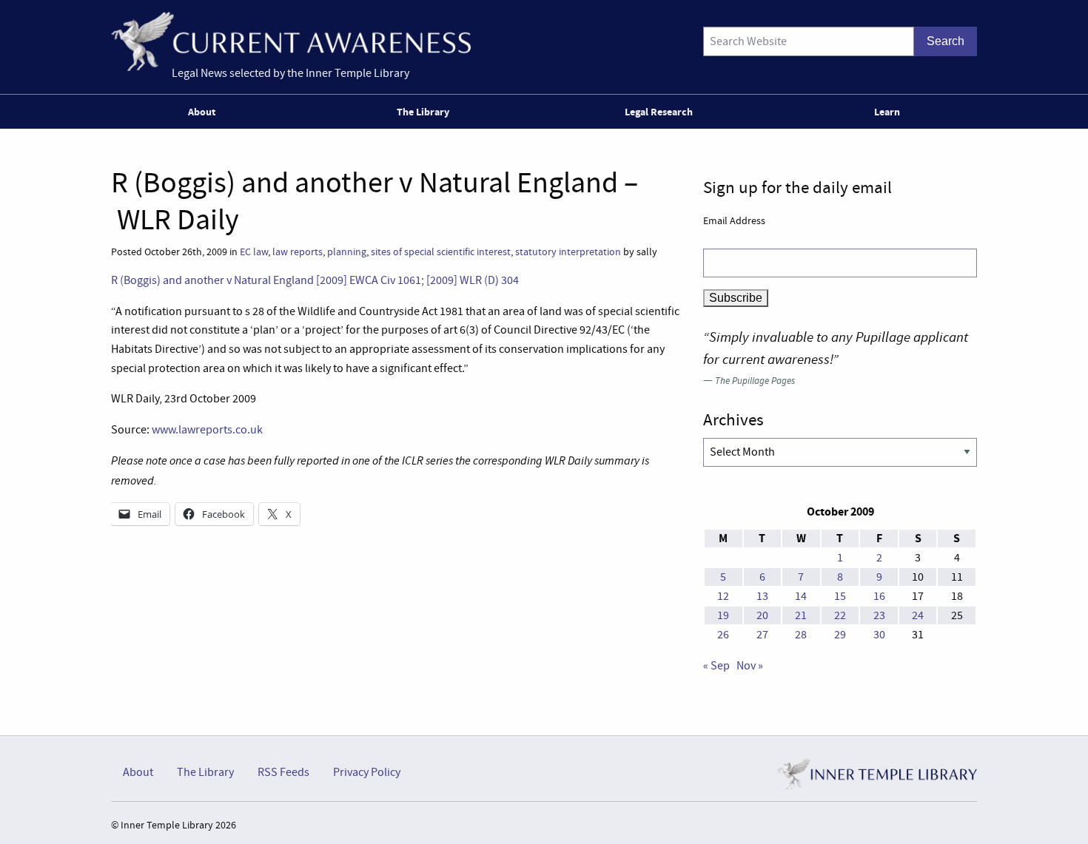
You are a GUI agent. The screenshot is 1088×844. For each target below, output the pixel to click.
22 (840, 615)
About (201, 111)
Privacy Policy (366, 772)
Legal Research (659, 111)
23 (879, 615)
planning (346, 252)
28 (801, 634)
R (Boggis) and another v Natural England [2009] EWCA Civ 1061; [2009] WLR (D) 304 (315, 280)
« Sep (716, 665)
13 (762, 596)
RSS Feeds (283, 772)
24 (918, 615)
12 (723, 596)
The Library (423, 111)
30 (879, 634)
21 (801, 615)
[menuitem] (204, 112)
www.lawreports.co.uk (207, 429)
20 (762, 615)
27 (762, 634)
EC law (254, 252)
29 (840, 634)
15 (840, 596)
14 (801, 596)
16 (879, 596)
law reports (297, 252)
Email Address (734, 220)
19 (723, 615)
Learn (887, 111)
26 (723, 634)
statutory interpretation (568, 252)
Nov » (749, 665)
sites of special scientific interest (441, 252)
